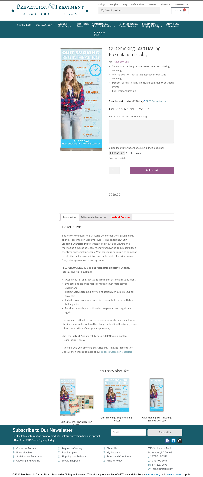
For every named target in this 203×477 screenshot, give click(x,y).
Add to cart (152, 170)
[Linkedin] (173, 440)
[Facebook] (167, 440)
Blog (125, 4)
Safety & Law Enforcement (172, 25)
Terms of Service (174, 474)
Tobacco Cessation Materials (116, 351)
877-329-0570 (181, 4)
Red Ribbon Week (83, 25)
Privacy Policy (153, 474)
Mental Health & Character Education (102, 25)
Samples (114, 4)
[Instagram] (179, 440)
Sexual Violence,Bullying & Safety (150, 25)
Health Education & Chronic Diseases (128, 25)
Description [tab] (69, 216)
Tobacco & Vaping (43, 24)
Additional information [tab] (94, 216)
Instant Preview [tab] (120, 216)
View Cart (165, 4)
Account (153, 4)
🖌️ (154, 101)
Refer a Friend (137, 4)
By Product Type (99, 33)
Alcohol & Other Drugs (64, 25)
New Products (24, 24)
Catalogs (101, 4)
